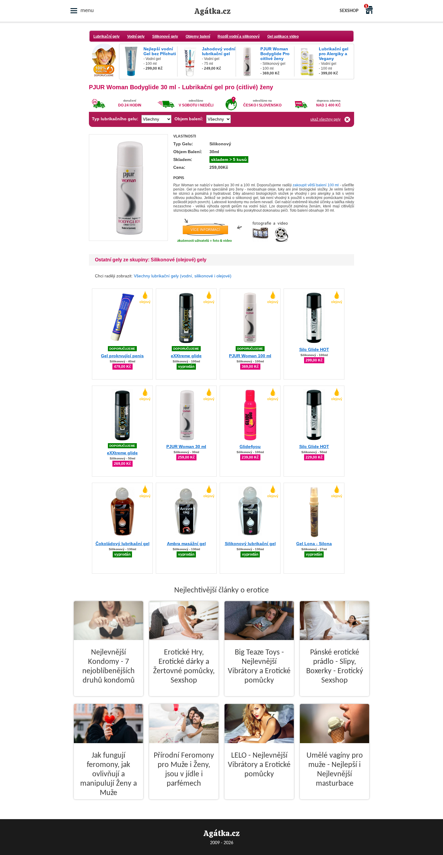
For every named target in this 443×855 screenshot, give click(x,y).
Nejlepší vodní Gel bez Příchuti (159, 51)
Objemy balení (198, 36)
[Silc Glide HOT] (314, 342)
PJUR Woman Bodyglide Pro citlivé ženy (275, 53)
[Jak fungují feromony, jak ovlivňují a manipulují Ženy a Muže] (108, 804)
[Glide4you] (250, 439)
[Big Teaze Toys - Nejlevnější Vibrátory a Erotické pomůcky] (259, 701)
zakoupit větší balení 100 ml (316, 185)
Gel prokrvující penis (122, 355)
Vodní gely (136, 36)
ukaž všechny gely (325, 119)
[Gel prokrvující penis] (122, 342)
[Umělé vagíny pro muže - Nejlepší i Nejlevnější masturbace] (334, 804)
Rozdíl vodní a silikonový (239, 36)
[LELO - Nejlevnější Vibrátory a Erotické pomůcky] (259, 804)
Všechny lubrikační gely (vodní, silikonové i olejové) (182, 275)
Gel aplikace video (283, 36)
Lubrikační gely (106, 36)
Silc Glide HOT (314, 349)
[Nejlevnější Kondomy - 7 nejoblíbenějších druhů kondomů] (108, 701)
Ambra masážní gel (186, 543)
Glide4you (250, 446)
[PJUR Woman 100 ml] (250, 342)
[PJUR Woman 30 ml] (186, 439)
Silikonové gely (165, 36)
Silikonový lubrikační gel (250, 543)
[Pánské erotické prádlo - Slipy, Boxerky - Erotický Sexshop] (334, 701)
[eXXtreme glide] (186, 342)
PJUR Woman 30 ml (186, 446)
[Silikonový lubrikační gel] (250, 536)
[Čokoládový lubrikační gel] (122, 536)
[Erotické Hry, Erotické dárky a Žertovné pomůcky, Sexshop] (184, 701)
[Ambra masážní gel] (186, 536)
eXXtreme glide (186, 355)
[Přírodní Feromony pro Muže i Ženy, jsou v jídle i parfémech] (184, 804)
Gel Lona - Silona (314, 543)
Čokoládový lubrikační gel (122, 543)
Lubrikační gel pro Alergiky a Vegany (333, 53)
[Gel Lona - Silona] (314, 536)
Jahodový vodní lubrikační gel (218, 51)
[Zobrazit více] (128, 239)
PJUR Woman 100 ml (250, 355)
